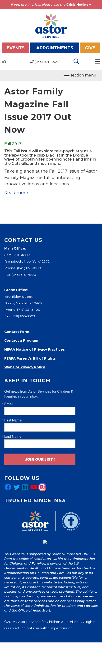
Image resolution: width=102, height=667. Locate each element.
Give (90, 48)
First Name (13, 420)
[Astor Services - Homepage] (51, 25)
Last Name (12, 436)
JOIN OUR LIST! (40, 459)
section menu (80, 76)
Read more (16, 192)
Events (16, 48)
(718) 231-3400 (28, 309)
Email (8, 403)
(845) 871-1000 (29, 268)
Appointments (54, 48)
